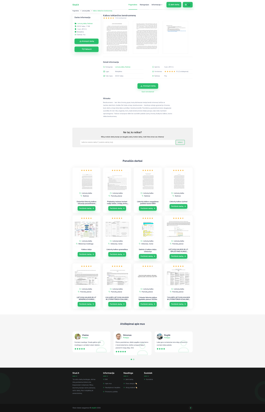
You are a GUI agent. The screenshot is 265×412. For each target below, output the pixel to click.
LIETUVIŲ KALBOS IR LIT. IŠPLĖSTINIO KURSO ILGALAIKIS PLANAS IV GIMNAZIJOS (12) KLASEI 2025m (178, 250)
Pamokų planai (116, 196)
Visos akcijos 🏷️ (131, 383)
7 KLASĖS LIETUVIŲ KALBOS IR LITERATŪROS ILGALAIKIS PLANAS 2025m (178, 298)
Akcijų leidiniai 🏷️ (131, 387)
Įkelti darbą (175, 5)
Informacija (156, 5)
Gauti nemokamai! (148, 92)
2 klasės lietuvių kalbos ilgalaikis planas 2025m (148, 298)
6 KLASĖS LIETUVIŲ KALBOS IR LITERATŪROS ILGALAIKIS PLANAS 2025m (117, 298)
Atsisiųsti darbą (87, 41)
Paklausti (88, 49)
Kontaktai (149, 379)
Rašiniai (90, 23)
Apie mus (108, 383)
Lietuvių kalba (86, 10)
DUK (106, 379)
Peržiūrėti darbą (85, 208)
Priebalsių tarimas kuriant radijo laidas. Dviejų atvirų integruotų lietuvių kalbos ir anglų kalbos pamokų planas (117, 203)
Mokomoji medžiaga (85, 244)
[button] (131, 359)
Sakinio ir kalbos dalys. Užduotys (148, 250)
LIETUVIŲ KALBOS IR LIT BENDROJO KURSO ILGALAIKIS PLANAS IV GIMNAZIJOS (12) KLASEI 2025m (86, 298)
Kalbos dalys (86, 249)
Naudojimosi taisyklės (112, 387)
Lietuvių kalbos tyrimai (178, 202)
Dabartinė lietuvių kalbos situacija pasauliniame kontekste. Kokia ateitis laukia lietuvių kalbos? (86, 203)
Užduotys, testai (116, 244)
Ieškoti (180, 142)
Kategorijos (144, 5)
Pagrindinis (132, 5)
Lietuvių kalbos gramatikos (117, 249)
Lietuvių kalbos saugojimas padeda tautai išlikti (148, 203)
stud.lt (93, 408)
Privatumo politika (111, 392)
